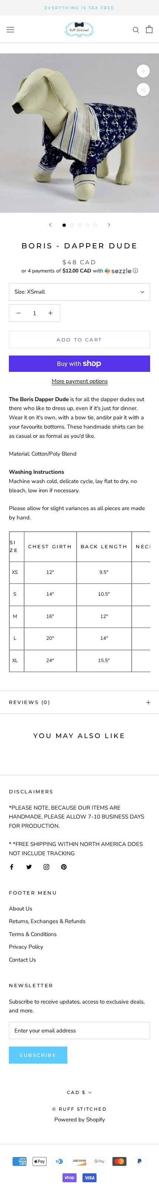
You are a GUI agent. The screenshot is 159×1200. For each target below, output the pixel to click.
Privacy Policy (26, 947)
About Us (20, 908)
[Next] (109, 225)
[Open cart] (149, 29)
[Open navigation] (10, 29)
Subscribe (38, 1055)
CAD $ (76, 1092)
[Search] (136, 29)
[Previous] (50, 225)
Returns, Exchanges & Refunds (47, 921)
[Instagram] (46, 866)
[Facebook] (11, 866)
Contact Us (22, 959)
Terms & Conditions (33, 934)
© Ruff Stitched (79, 1109)
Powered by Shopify (79, 1119)
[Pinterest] (64, 866)
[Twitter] (29, 866)
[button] (79, 270)
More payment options (80, 381)
